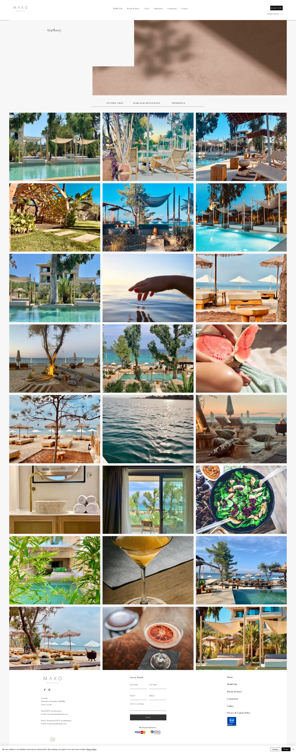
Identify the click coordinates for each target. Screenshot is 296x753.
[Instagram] (49, 690)
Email (132, 696)
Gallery (230, 706)
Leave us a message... (137, 704)
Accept (286, 749)
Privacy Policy (91, 749)
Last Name (153, 685)
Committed (232, 698)
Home (230, 677)
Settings (275, 749)
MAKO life (232, 684)
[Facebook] (44, 690)
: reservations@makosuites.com (57, 714)
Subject (152, 696)
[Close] (293, 749)
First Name (134, 685)
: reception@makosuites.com (56, 724)
